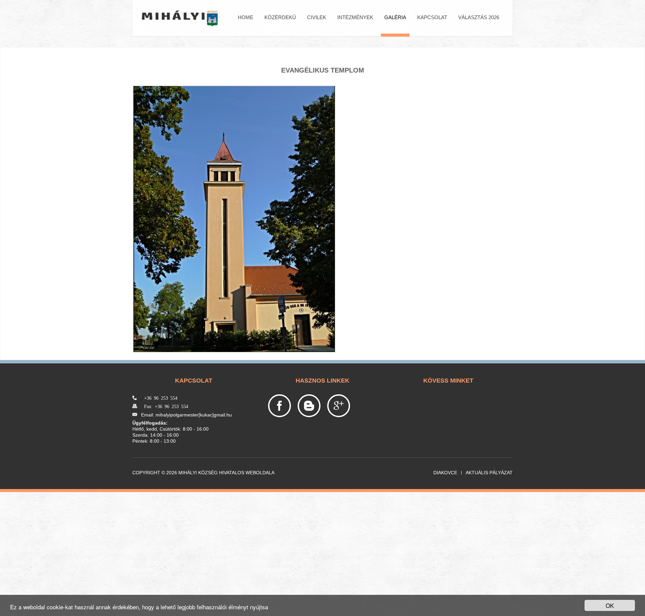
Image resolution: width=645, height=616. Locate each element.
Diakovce (445, 473)
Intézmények (355, 17)
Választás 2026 (478, 17)
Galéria (395, 17)
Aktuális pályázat (489, 473)
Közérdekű (280, 17)
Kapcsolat (432, 17)
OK (610, 605)
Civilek (316, 17)
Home (245, 17)
